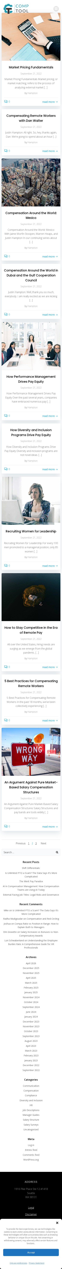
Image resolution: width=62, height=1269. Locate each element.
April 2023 (31, 1045)
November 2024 (31, 997)
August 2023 (31, 1040)
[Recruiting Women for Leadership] (31, 500)
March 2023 (31, 1050)
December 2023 (31, 1021)
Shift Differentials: (31, 868)
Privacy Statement (36, 1263)
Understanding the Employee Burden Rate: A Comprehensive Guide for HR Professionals (33, 944)
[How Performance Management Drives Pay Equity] (31, 346)
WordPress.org (31, 1159)
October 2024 (31, 1002)
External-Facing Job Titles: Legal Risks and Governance (31, 894)
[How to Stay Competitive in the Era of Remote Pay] (31, 597)
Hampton (33, 93)
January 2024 (31, 1016)
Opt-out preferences (18, 1263)
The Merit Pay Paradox (31, 881)
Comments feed (31, 1154)
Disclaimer (31, 1214)
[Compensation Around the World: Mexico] (31, 182)
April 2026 (31, 963)
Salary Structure (31, 1119)
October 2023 (31, 1031)
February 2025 (31, 987)
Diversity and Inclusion (31, 1100)
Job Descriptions (31, 1110)
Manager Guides (31, 1114)
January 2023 (31, 1060)
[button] (57, 1222)
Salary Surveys (31, 1124)
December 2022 (31, 1065)
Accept (31, 1252)
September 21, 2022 (31, 73)
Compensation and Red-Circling (43, 918)
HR (31, 1105)
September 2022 (31, 1070)
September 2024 (31, 1007)
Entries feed (31, 1149)
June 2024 (31, 1011)
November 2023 (31, 1026)
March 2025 (31, 982)
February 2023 (31, 1055)
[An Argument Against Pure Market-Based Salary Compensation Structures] (31, 751)
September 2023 (31, 1036)
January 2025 (31, 992)
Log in (31, 1145)
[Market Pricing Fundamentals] (31, 36)
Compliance (31, 1095)
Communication (31, 1085)
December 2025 (31, 968)
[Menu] (56, 9)
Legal (31, 1207)
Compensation (31, 1090)
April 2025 (31, 977)
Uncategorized (31, 1129)
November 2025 (31, 973)
